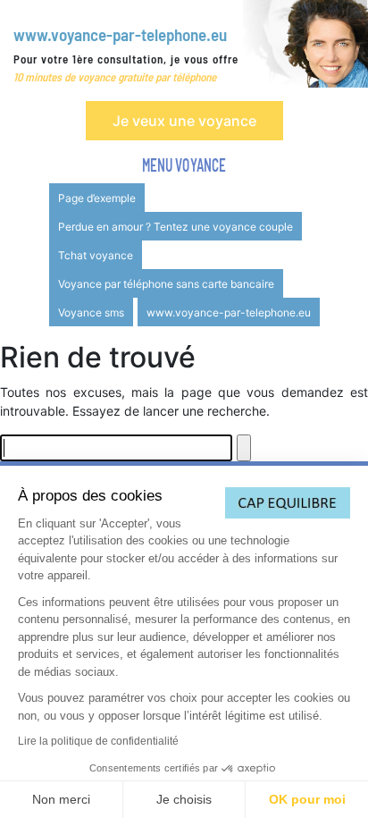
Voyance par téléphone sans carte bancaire (166, 284)
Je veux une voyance (184, 121)
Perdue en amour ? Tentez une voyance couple (175, 226)
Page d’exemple (97, 198)
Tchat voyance (95, 255)
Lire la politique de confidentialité (98, 741)
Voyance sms (91, 312)
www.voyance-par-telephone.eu (120, 34)
